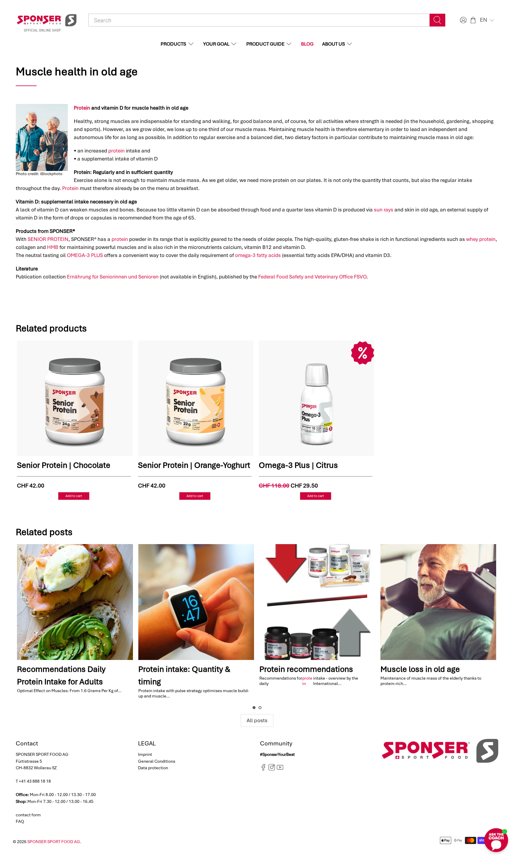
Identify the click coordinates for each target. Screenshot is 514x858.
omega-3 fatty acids (258, 255)
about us (333, 44)
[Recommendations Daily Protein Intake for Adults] (75, 602)
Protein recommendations (306, 669)
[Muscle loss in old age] (438, 602)
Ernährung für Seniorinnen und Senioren (113, 276)
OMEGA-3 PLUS (85, 255)
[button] (487, 20)
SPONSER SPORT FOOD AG (53, 841)
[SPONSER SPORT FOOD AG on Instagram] (271, 769)
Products (173, 44)
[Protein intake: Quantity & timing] (196, 602)
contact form (28, 814)
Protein (82, 108)
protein (116, 150)
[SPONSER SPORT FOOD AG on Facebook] (263, 769)
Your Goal (216, 44)
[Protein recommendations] (317, 602)
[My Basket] (473, 20)
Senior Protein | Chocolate (63, 465)
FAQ (20, 821)
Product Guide (265, 44)
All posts (257, 720)
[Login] (462, 20)
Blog (307, 44)
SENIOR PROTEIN (48, 239)
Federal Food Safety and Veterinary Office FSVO (312, 276)
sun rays (383, 209)
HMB (52, 247)
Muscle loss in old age (420, 669)
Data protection (153, 767)
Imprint (145, 754)
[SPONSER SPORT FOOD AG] (46, 20)
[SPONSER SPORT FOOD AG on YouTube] (280, 769)
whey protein (481, 239)
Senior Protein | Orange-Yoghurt (194, 465)
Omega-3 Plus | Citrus (298, 465)
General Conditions (156, 761)
